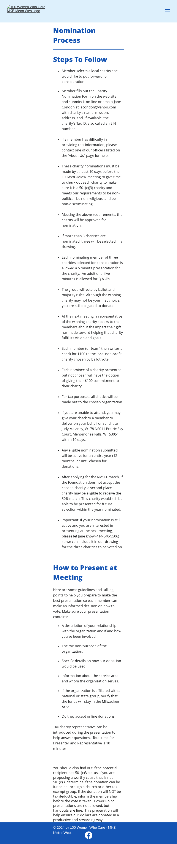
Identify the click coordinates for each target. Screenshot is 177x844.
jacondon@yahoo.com (98, 107)
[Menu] (167, 11)
